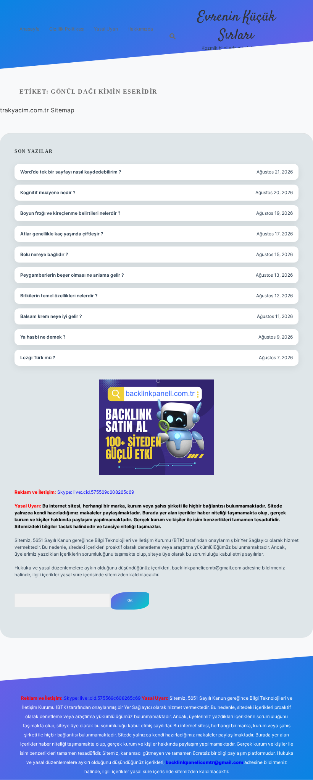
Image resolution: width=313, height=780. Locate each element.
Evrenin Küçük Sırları (236, 26)
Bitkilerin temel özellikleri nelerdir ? (59, 295)
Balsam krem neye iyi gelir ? (51, 316)
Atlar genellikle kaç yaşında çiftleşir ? (61, 234)
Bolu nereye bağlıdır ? (44, 254)
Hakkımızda (140, 29)
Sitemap (62, 110)
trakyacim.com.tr (24, 110)
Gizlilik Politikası (66, 29)
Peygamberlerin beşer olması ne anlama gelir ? (72, 275)
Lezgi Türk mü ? (37, 357)
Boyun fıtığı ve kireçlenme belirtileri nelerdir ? (70, 213)
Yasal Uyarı (106, 29)
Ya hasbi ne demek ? (43, 337)
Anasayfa (29, 29)
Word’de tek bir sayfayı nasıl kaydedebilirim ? (70, 172)
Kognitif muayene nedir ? (48, 192)
